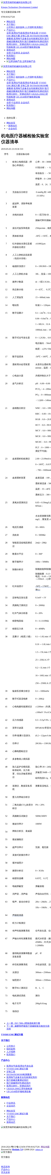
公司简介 (11, 27)
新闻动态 (11, 50)
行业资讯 (16, 53)
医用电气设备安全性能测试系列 (29, 38)
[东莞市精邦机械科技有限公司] (25, 66)
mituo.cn (39, 1149)
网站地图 (11, 58)
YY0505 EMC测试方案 (12, 1034)
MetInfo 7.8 (17, 1149)
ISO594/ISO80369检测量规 (19, 1074)
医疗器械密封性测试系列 (36, 41)
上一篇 (23, 1023)
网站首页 (11, 21)
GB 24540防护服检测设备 (28, 47)
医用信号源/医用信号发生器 (25, 33)
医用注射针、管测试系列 (19, 44)
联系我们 (38, 27)
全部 (9, 33)
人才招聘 (29, 27)
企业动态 (25, 53)
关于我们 (11, 24)
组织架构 (20, 27)
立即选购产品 (28, 61)
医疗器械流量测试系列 (17, 1080)
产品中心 (11, 30)
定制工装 (25, 36)
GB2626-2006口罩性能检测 (19, 1088)
